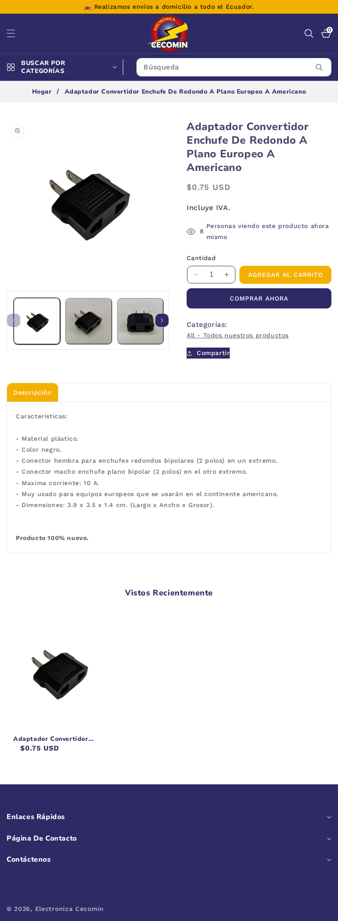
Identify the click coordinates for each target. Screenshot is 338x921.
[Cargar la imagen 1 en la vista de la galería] (37, 321)
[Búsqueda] (319, 67)
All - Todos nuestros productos (238, 335)
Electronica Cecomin (69, 908)
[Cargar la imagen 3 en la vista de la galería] (140, 321)
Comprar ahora (259, 298)
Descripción (32, 392)
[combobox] (234, 67)
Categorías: (207, 324)
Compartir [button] (213, 352)
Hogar (42, 92)
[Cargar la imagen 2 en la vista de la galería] (88, 321)
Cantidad (201, 257)
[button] (16, 33)
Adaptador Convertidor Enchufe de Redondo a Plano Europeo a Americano (58, 739)
